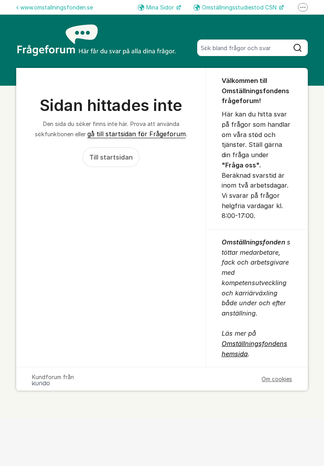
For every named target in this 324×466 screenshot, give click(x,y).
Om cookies (277, 379)
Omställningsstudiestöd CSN (240, 7)
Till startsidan (111, 157)
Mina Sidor (160, 7)
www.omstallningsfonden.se (56, 7)
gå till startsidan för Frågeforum (136, 134)
